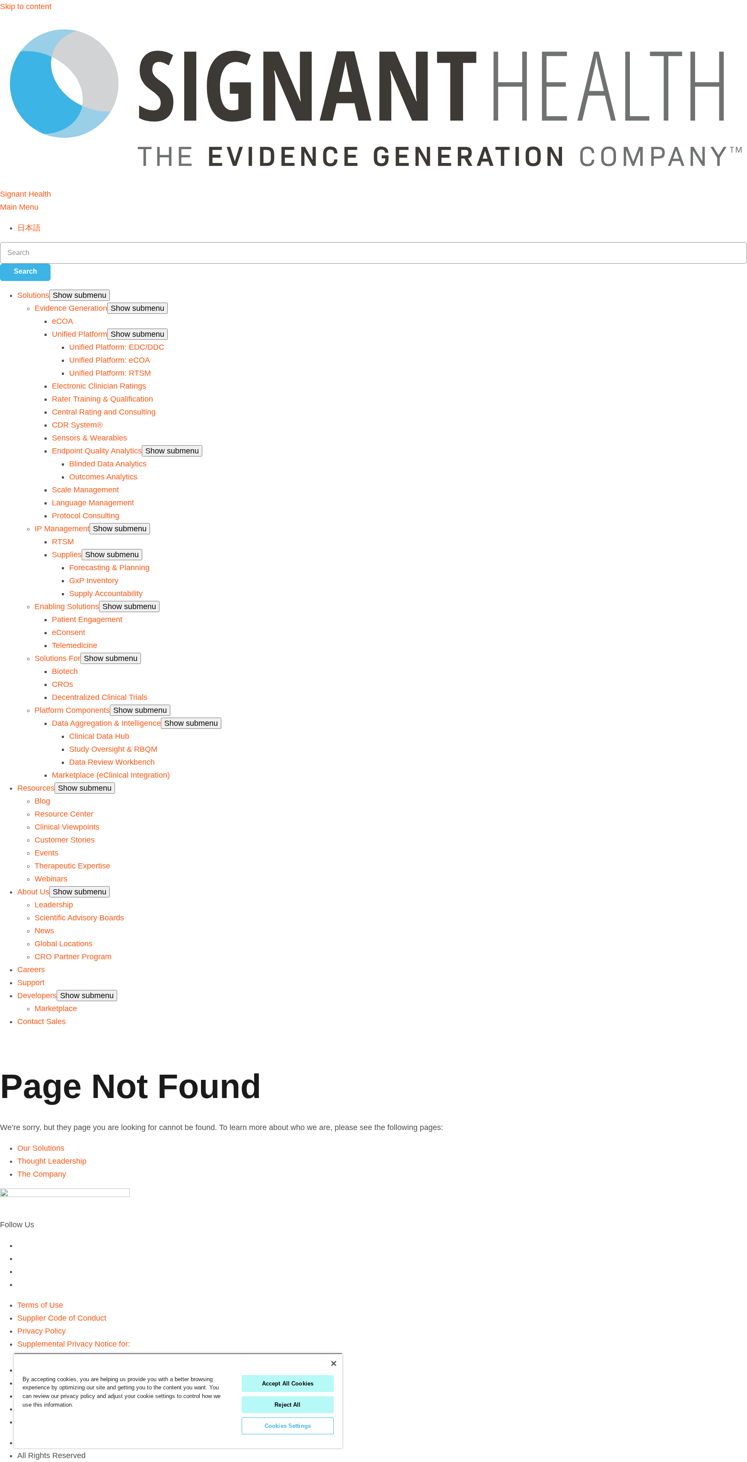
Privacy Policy (41, 1331)
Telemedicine (74, 645)
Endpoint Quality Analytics (97, 451)
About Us (33, 891)
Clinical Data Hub (99, 736)
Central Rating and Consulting (104, 412)
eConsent (68, 632)
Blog (42, 801)
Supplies (67, 554)
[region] (178, 1400)
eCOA (62, 321)
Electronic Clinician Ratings (99, 386)
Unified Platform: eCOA (109, 360)
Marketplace (56, 1008)
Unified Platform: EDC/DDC (116, 347)
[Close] (333, 1363)
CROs (62, 684)
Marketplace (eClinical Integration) (111, 775)
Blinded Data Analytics (108, 464)
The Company (41, 1174)
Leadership (54, 904)
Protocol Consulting (85, 515)
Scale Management (85, 489)
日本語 (29, 227)
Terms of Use (40, 1305)
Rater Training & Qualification (102, 399)
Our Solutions (40, 1148)
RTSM (63, 541)
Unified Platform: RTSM (110, 373)
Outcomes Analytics (103, 476)
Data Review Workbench (112, 762)
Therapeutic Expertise (72, 866)
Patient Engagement (87, 619)
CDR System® (77, 425)
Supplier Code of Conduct (61, 1318)
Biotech (65, 671)
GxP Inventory (93, 580)
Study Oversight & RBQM (113, 749)
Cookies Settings (288, 1426)
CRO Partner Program (73, 956)
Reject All (287, 1404)
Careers (31, 969)
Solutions (33, 295)
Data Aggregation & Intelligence (106, 723)
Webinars (51, 879)
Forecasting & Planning (109, 567)
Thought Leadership (51, 1161)
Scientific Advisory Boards (79, 917)
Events (46, 853)
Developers (37, 995)
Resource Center (64, 814)
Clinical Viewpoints (67, 827)
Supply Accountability (106, 593)
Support (31, 982)
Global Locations (64, 943)
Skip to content (25, 6)
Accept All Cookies (287, 1383)
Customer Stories (65, 840)
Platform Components (72, 710)
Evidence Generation (71, 308)
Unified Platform (79, 334)
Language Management (93, 502)
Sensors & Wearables (89, 438)
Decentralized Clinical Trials (99, 697)
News (44, 930)
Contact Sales (41, 1021)
